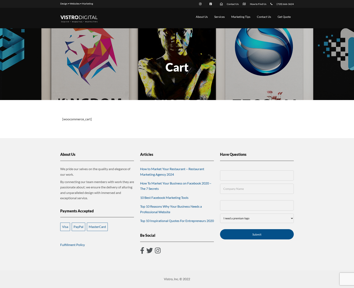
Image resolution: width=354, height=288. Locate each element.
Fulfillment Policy (72, 245)
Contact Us (264, 16)
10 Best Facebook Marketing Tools (164, 197)
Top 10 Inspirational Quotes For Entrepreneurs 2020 (177, 221)
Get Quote (284, 16)
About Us (202, 16)
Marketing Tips (240, 16)
